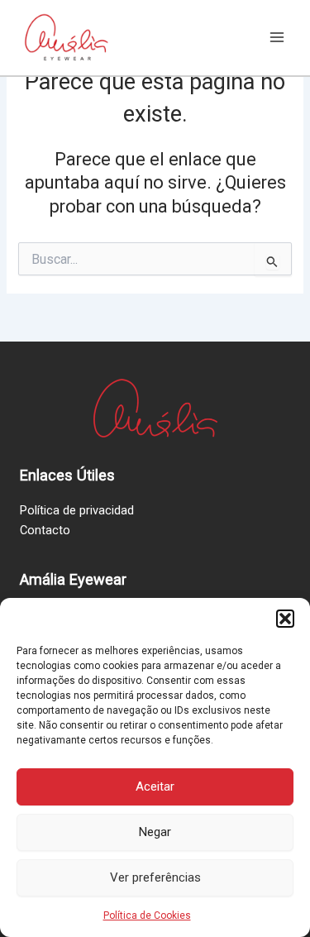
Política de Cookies (147, 915)
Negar (155, 832)
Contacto (45, 530)
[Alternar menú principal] (276, 37)
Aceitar (155, 786)
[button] (285, 618)
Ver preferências (155, 877)
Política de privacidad (77, 510)
